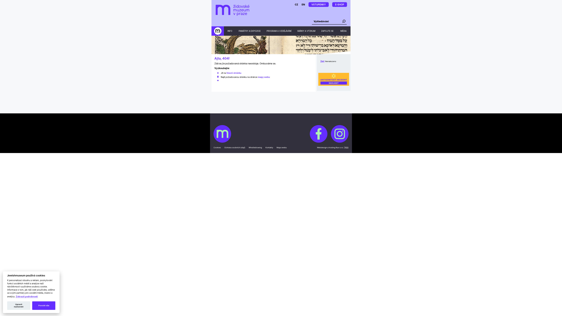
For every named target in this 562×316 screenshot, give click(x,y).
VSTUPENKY (318, 4)
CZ (296, 4)
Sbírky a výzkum (306, 31)
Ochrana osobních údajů (234, 147)
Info (230, 31)
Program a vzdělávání (279, 31)
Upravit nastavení (18, 305)
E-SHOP (339, 4)
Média (343, 31)
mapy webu (264, 77)
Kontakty (269, 147)
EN (303, 4)
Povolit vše (43, 305)
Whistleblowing (255, 147)
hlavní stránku (234, 73)
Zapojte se (327, 31)
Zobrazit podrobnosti (27, 296)
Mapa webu (282, 147)
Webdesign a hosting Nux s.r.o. (330, 147)
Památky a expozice (250, 31)
